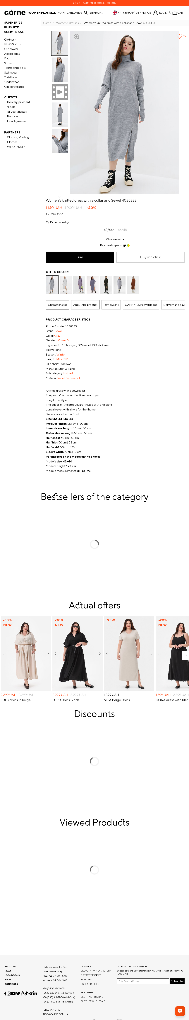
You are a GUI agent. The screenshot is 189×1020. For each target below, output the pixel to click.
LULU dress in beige (16, 700)
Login (163, 12)
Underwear (11, 82)
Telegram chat (52, 1009)
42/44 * (109, 230)
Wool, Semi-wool (68, 378)
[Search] (86, 13)
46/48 (122, 230)
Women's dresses (67, 23)
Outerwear (11, 49)
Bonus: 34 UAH (54, 213)
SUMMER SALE (14, 32)
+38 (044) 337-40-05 (137, 12)
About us (10, 966)
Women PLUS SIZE (42, 12)
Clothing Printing (18, 137)
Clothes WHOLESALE (16, 144)
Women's (63, 340)
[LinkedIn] (35, 993)
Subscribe (177, 981)
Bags (7, 58)
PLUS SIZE (11, 27)
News (8, 970)
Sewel (58, 331)
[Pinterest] (22, 993)
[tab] (85, 304)
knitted (68, 373)
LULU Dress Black (65, 700)
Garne (47, 23)
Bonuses (12, 116)
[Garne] (14, 13)
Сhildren (74, 12)
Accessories (12, 53)
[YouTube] (13, 993)
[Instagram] (9, 993)
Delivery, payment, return (18, 104)
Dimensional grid (60, 222)
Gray (57, 335)
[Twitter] (18, 993)
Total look (10, 77)
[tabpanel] (115, 395)
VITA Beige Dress (117, 700)
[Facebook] (5, 993)
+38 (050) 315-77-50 (53, 997)
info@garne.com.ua (55, 1014)
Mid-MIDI (62, 359)
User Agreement (17, 121)
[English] (117, 12)
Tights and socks (15, 67)
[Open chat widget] (180, 1011)
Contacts (11, 984)
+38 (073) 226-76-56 (53, 1001)
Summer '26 (13, 22)
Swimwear (10, 72)
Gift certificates (14, 86)
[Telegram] (30, 993)
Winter (61, 354)
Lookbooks (12, 975)
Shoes (8, 63)
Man (61, 12)
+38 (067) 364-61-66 (53, 992)
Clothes (9, 39)
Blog (7, 979)
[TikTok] (26, 993)
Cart (181, 12)
